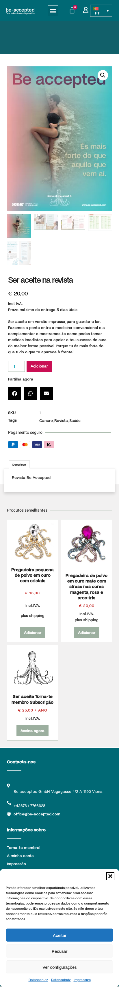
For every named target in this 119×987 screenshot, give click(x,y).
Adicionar (39, 366)
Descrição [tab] (19, 464)
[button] (110, 876)
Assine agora (32, 730)
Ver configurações (59, 967)
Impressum (82, 979)
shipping (36, 615)
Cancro (46, 420)
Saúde (75, 420)
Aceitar (59, 935)
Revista (61, 420)
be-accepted (20, 9)
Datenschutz (38, 979)
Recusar (59, 951)
